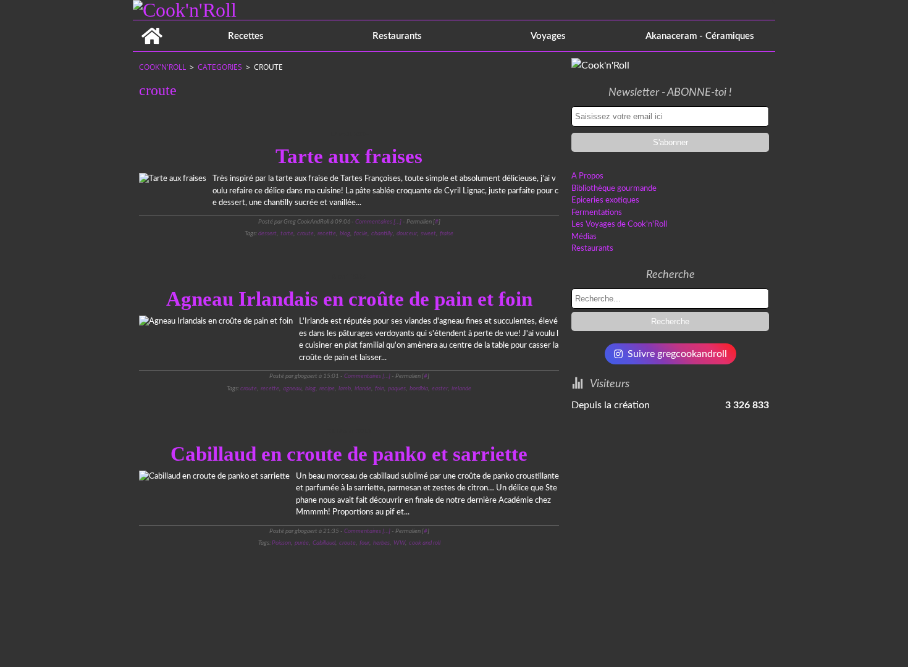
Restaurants (397, 36)
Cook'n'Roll (162, 67)
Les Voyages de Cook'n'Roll (619, 224)
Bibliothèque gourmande (614, 189)
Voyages (548, 36)
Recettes (246, 36)
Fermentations (596, 213)
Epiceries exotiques (605, 200)
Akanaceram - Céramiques (699, 36)
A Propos (587, 176)
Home (151, 25)
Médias (584, 237)
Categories (220, 67)
